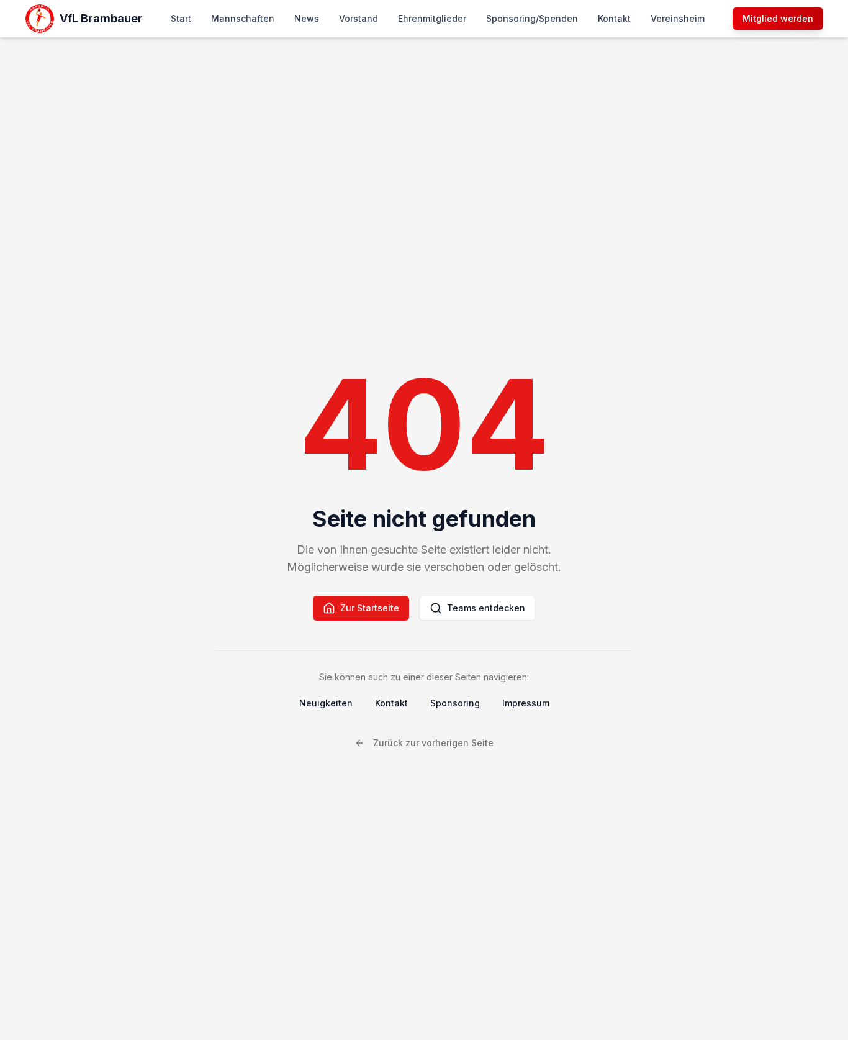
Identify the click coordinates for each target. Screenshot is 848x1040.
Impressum (525, 703)
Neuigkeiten (326, 703)
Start (181, 18)
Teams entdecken (486, 608)
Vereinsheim (678, 18)
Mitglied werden (777, 18)
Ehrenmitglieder (432, 18)
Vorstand (358, 18)
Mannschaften (242, 18)
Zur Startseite (369, 608)
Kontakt (614, 18)
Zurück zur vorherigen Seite (433, 742)
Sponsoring (455, 703)
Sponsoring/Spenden (532, 18)
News (306, 18)
